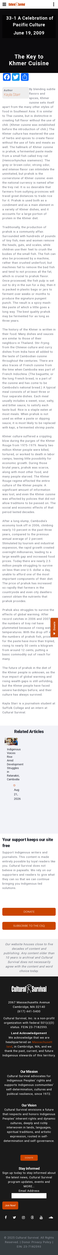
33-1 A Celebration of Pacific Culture (29, 21)
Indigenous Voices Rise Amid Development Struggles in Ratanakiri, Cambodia (15, 764)
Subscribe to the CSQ (29, 925)
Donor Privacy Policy (36, 1242)
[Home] (17, 4)
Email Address (29, 1191)
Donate (29, 911)
